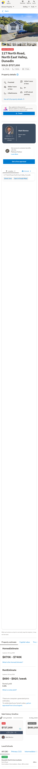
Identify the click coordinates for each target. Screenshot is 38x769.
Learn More (14, 154)
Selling (25, 7)
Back (7, 11)
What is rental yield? (9, 690)
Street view (8, 178)
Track (20, 113)
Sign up (29, 3)
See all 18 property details (13, 99)
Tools (33, 7)
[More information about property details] (17, 74)
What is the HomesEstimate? (12, 662)
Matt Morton (9, 737)
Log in (34, 3)
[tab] (11, 171)
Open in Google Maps (20, 178)
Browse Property (7, 7)
